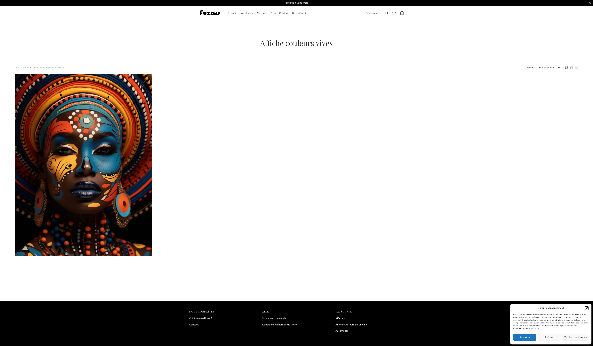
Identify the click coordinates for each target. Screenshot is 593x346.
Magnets (262, 13)
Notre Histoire (300, 13)
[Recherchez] (386, 13)
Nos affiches (247, 13)
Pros (273, 13)
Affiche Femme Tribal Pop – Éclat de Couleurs (45, 242)
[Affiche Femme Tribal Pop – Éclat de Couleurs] (83, 165)
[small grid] (571, 67)
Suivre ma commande (274, 318)
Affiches (340, 318)
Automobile (342, 330)
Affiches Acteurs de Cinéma (351, 324)
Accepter (524, 337)
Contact (284, 13)
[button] (586, 308)
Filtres (530, 67)
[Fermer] (590, 3)
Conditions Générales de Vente (280, 324)
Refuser (549, 337)
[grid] (566, 67)
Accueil (232, 13)
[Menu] (191, 13)
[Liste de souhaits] (394, 13)
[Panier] (402, 13)
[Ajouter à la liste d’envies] (142, 86)
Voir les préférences (575, 337)
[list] (576, 67)
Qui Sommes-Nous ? (200, 318)
